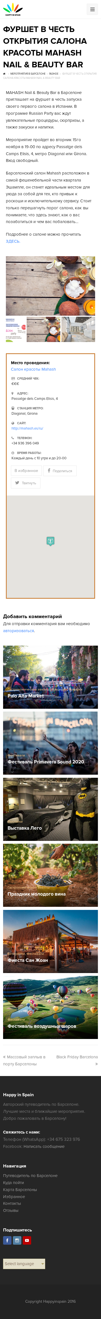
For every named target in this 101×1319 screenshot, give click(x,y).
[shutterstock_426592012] (50, 286)
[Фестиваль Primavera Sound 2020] (50, 743)
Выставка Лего (25, 828)
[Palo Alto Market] (50, 677)
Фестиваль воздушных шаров (42, 1026)
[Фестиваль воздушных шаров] (50, 1007)
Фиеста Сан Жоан (28, 960)
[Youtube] (27, 1240)
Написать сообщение (44, 1146)
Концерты (59, 689)
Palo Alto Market (26, 696)
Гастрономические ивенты (29, 689)
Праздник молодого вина (37, 894)
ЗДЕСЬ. (13, 241)
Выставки (15, 822)
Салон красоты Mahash (33, 369)
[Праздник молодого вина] (50, 875)
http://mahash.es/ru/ (27, 428)
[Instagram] (17, 1240)
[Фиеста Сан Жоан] (50, 941)
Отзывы (11, 1210)
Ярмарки (75, 689)
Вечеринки (16, 954)
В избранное (26, 470)
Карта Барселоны (20, 1189)
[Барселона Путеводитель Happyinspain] (13, 9)
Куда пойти (13, 1182)
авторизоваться (18, 630)
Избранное (14, 1196)
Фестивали (16, 755)
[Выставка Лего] (50, 809)
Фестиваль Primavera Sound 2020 (46, 762)
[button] (50, 541)
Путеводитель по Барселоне (30, 1175)
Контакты (12, 1203)
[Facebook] (7, 1240)
